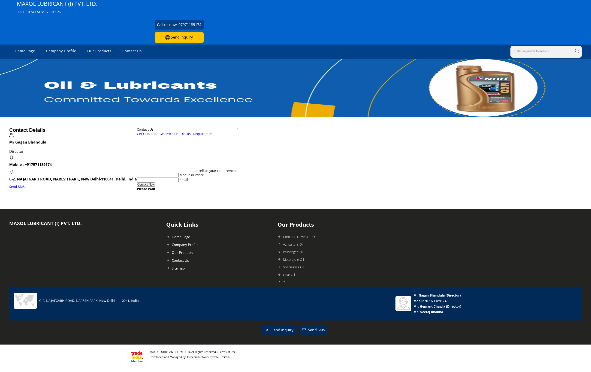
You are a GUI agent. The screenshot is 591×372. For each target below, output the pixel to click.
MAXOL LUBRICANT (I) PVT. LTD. (57, 7)
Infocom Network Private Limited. (208, 357)
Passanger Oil (293, 252)
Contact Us (132, 50)
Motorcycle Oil (293, 259)
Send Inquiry (181, 37)
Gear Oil (289, 275)
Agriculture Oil (293, 244)
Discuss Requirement (197, 134)
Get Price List (170, 134)
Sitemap (178, 268)
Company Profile (61, 50)
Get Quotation (148, 134)
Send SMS (17, 186)
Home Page (25, 50)
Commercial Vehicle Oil (299, 236)
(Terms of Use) (227, 352)
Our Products (99, 50)
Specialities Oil (293, 267)
